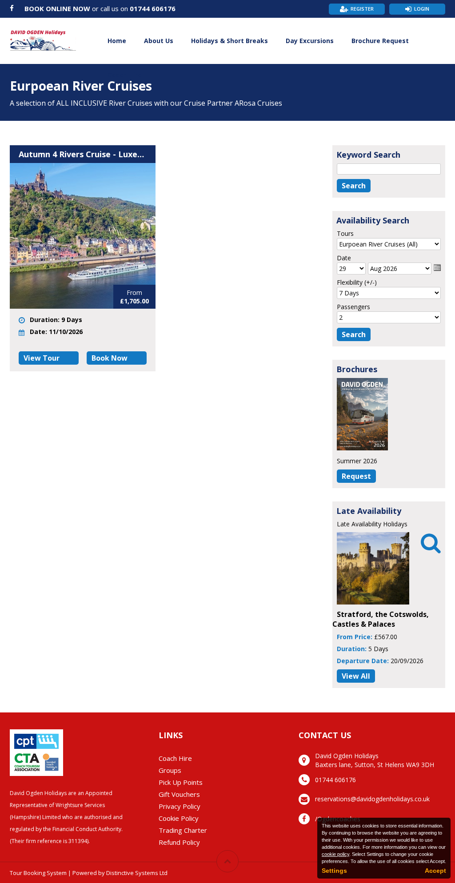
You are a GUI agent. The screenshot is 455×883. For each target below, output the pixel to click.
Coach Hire (125, 75)
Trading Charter (183, 830)
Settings (334, 870)
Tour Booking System (38, 873)
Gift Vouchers (179, 794)
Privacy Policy (179, 806)
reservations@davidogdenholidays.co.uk (372, 799)
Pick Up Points (181, 782)
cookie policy (335, 854)
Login (421, 8)
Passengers (353, 306)
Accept (435, 870)
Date (344, 258)
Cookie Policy (179, 818)
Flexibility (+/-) (357, 282)
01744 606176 (153, 8)
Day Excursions (310, 40)
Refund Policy (179, 842)
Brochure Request (380, 40)
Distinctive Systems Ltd (137, 873)
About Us (158, 40)
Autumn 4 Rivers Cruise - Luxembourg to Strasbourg (83, 154)
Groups (170, 770)
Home (117, 40)
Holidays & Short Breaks (229, 40)
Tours (345, 233)
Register (362, 8)
